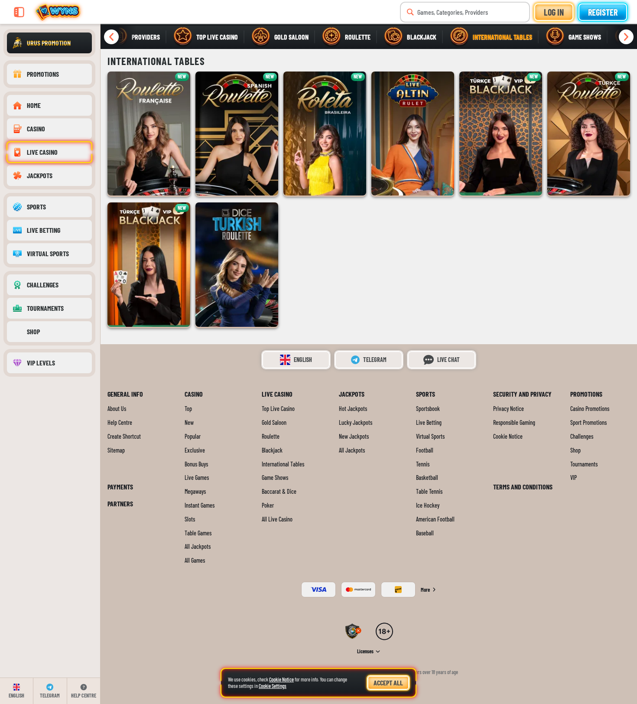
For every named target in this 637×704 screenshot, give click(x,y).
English (303, 359)
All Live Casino (277, 519)
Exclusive (195, 450)
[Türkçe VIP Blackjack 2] (148, 264)
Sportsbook (428, 408)
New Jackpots (354, 436)
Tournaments (584, 464)
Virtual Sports (430, 436)
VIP (573, 477)
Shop (575, 450)
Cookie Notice (508, 436)
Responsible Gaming (514, 422)
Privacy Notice (508, 408)
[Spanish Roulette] (236, 134)
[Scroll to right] (626, 36)
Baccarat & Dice (279, 491)
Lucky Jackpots (355, 422)
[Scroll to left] (111, 36)
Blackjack (272, 450)
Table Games (198, 533)
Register (603, 12)
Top (188, 408)
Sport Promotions (588, 422)
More (425, 590)
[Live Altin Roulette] (412, 134)
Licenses (365, 651)
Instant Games (199, 505)
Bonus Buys (196, 464)
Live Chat (448, 359)
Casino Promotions (589, 408)
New (189, 422)
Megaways (195, 491)
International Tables (283, 464)
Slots (190, 519)
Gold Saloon (274, 422)
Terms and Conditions (522, 486)
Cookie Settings (272, 686)
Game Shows (275, 477)
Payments (120, 486)
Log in (554, 12)
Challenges (581, 436)
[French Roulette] (148, 134)
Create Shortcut (124, 436)
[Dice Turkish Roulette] (236, 264)
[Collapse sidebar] (19, 12)
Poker (268, 505)
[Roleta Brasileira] (324, 134)
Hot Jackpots (353, 408)
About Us (116, 408)
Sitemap (116, 450)
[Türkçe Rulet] (588, 134)
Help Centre (119, 422)
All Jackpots (198, 546)
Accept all (388, 682)
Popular (193, 436)
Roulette (271, 436)
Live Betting (429, 422)
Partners (120, 503)
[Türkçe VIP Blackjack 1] (500, 134)
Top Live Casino (278, 408)
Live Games (197, 477)
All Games (195, 560)
